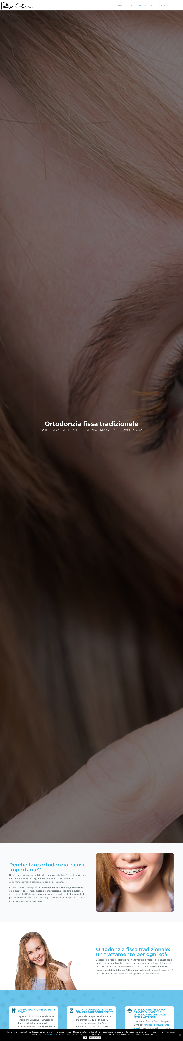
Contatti (161, 5)
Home (119, 5)
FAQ (151, 5)
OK (85, 1038)
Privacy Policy (95, 1038)
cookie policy (52, 1034)
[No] (180, 1035)
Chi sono (129, 5)
